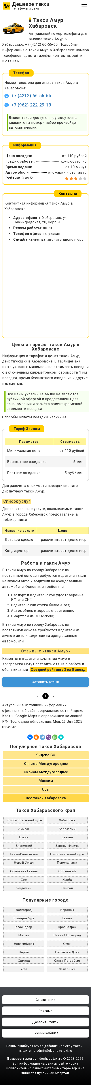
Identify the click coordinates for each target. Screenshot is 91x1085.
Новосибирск (24, 943)
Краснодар (23, 927)
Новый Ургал (24, 862)
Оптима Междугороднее (46, 764)
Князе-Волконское (24, 854)
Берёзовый (67, 829)
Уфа (24, 969)
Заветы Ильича (67, 845)
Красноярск (67, 927)
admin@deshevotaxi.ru (54, 1050)
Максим (46, 781)
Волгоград (24, 910)
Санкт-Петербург (67, 960)
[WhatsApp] (54, 737)
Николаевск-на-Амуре (67, 854)
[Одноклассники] (36, 737)
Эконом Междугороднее (46, 772)
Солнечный (67, 871)
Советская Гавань (24, 871)
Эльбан (67, 888)
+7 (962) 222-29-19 (31, 105)
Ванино (67, 837)
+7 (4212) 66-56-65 (31, 95)
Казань (67, 918)
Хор (24, 879)
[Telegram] (42, 737)
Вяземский (24, 845)
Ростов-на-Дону (67, 952)
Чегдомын (24, 888)
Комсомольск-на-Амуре (24, 820)
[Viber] (48, 737)
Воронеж (67, 910)
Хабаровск (67, 820)
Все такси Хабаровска (46, 798)
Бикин (23, 837)
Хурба (67, 879)
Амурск (23, 829)
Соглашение (45, 1000)
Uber (46, 789)
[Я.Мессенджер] (61, 737)
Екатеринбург (23, 918)
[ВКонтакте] (30, 737)
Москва (24, 935)
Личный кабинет (45, 1033)
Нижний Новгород (67, 935)
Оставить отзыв (45, 682)
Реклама (46, 1011)
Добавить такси (45, 1022)
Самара (24, 960)
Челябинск (67, 969)
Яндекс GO (45, 755)
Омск (67, 943)
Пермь (24, 952)
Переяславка (67, 862)
